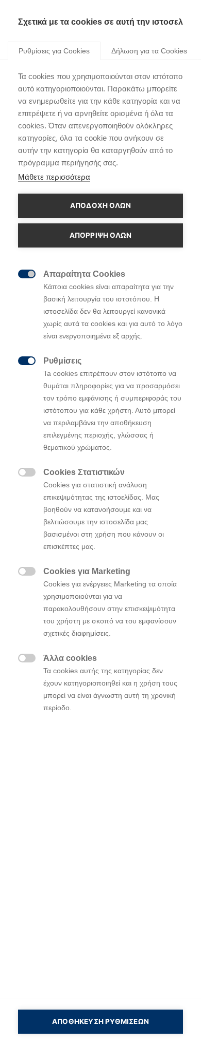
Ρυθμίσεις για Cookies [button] (54, 51)
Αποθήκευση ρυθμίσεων (100, 1021)
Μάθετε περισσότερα (54, 177)
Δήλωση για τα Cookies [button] (149, 51)
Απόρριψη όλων (101, 235)
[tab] (54, 50)
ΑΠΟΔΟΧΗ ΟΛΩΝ (100, 205)
